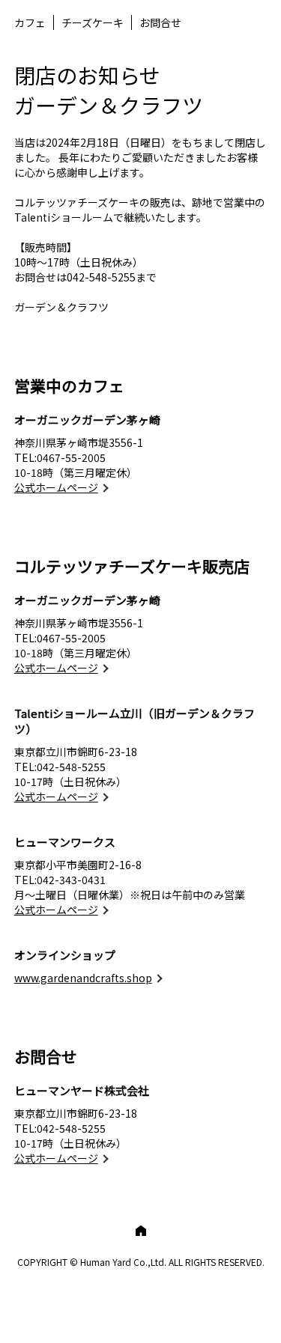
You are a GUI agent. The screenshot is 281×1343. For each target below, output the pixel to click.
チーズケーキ (92, 22)
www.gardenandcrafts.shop (83, 977)
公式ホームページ (56, 487)
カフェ (30, 22)
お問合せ (160, 22)
